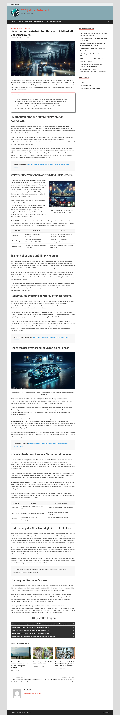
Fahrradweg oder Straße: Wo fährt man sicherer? (43, 663)
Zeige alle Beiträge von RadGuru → (33, 693)
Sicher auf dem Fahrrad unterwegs (31, 22)
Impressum (106, 712)
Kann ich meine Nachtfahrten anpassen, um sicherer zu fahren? (33, 637)
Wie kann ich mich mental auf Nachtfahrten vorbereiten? (31, 633)
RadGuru (26, 37)
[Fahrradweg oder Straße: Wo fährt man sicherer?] (43, 654)
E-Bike (14, 22)
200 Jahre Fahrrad (35, 10)
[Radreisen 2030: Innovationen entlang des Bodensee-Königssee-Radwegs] (21, 654)
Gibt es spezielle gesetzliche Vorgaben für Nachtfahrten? (31, 630)
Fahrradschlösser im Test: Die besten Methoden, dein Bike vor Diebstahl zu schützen (65, 664)
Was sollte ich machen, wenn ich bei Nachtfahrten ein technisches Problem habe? (39, 624)
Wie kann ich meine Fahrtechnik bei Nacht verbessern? (30, 627)
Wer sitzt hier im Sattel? (54, 22)
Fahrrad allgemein (85, 85)
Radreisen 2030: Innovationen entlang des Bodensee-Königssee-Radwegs (19, 665)
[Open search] (108, 22)
